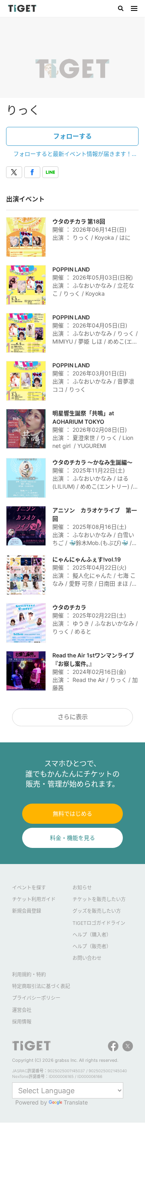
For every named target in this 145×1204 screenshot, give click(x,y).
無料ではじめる (72, 813)
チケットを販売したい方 (99, 899)
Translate (76, 1102)
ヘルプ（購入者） (91, 935)
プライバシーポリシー (36, 998)
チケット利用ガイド (34, 899)
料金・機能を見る (72, 837)
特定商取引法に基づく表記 (41, 986)
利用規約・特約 (29, 975)
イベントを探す (29, 888)
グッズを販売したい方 (96, 911)
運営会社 (21, 1010)
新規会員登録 (26, 911)
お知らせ (82, 888)
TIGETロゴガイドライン (98, 923)
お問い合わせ (87, 958)
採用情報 (21, 1022)
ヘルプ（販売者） (91, 946)
